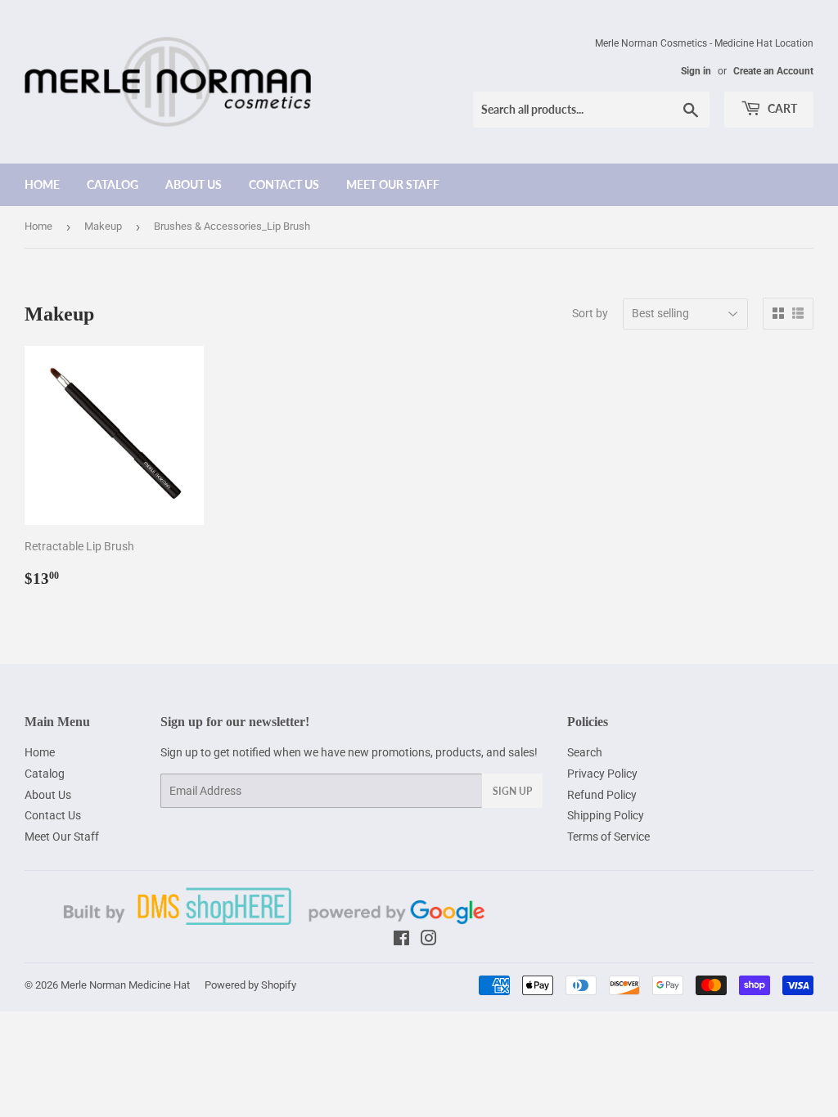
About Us (193, 184)
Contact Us (284, 184)
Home (42, 184)
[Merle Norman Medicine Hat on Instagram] (429, 940)
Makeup (103, 226)
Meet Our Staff (392, 184)
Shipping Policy (605, 815)
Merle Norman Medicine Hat (125, 985)
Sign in (696, 71)
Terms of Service (608, 836)
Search (584, 752)
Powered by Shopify (250, 985)
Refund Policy (602, 794)
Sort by (590, 313)
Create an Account (773, 71)
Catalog (112, 184)
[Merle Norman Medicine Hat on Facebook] (401, 940)
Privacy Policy (602, 773)
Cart (781, 108)
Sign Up (512, 791)
